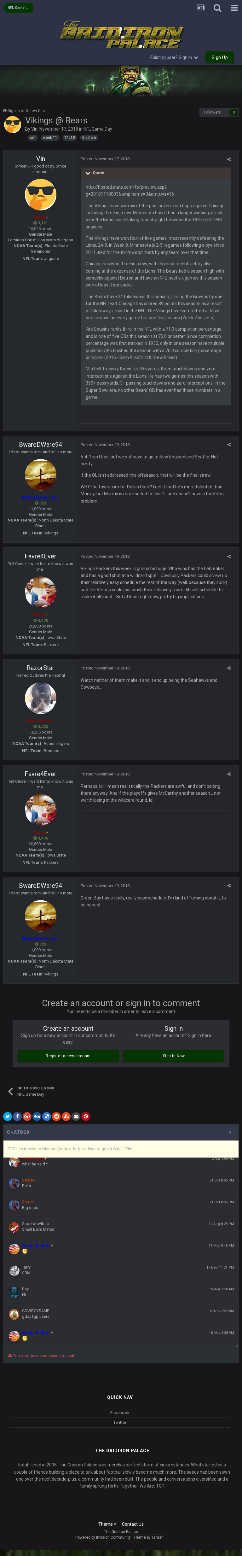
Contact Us (133, 1524)
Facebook (120, 1412)
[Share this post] (229, 159)
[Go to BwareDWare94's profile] (41, 475)
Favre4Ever (40, 556)
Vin (34, 129)
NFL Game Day (98, 129)
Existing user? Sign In (172, 57)
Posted (105, 158)
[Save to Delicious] (46, 1116)
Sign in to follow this (26, 110)
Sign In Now (174, 1056)
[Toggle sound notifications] (232, 1132)
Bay (25, 1289)
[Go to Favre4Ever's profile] (41, 592)
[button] (220, 81)
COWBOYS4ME (35, 1310)
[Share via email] (76, 1116)
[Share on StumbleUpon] (66, 1116)
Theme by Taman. (149, 1537)
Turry (26, 1267)
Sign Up (220, 57)
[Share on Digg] (36, 1116)
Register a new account (68, 1056)
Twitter (119, 1422)
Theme (106, 1524)
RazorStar (40, 668)
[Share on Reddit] (56, 1116)
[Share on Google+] (27, 1116)
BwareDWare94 (40, 444)
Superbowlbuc (35, 1223)
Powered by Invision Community (103, 1537)
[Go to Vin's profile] (12, 124)
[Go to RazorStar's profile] (41, 698)
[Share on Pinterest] (85, 1116)
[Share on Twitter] (7, 1116)
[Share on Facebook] (17, 1116)
